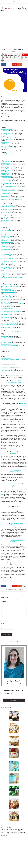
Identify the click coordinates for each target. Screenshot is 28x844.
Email (3, 623)
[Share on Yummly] (19, 64)
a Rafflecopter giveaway (6, 580)
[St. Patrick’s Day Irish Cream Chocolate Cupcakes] (14, 795)
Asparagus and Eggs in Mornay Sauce (8, 190)
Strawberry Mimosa (5, 130)
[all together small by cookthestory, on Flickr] (14, 508)
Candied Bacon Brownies (6, 342)
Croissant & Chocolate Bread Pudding (8, 314)
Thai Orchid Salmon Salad (6, 221)
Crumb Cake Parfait (5, 327)
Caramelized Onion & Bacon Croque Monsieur (10, 258)
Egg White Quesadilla (5, 193)
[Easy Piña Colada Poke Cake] (14, 758)
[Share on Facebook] (3, 64)
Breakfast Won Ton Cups (6, 161)
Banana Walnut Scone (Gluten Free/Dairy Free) (10, 311)
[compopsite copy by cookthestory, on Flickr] (14, 404)
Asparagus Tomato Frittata (6, 173)
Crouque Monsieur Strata (6, 196)
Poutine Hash (4, 370)
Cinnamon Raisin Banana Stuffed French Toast (10, 331)
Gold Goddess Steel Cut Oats (7, 254)
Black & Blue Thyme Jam (6, 358)
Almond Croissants (5, 243)
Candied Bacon (4, 205)
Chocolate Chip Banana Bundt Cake (8, 292)
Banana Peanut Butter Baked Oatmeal (8, 261)
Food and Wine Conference (15, 483)
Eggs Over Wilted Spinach (6, 180)
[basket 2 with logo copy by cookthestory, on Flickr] (14, 524)
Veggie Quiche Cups (5, 189)
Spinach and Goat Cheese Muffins (8, 239)
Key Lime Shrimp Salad (6, 217)
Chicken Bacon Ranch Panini (7, 209)
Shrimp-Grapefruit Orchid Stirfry (8, 206)
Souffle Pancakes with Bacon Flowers (8, 268)
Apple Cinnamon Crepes (6, 236)
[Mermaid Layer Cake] (14, 770)
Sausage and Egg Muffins (6, 174)
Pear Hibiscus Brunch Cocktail (7, 137)
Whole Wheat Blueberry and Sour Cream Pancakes (11, 277)
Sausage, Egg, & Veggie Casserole (7, 199)
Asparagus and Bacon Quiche (7, 170)
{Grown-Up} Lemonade (6, 146)
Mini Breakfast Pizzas (5, 271)
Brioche (2, 252)
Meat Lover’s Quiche (5, 163)
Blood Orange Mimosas (6, 129)
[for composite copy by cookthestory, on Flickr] (14, 453)
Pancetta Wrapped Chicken (6, 210)
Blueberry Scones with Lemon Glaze (8, 246)
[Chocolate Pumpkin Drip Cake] (14, 820)
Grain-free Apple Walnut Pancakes (8, 237)
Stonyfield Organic (17, 562)
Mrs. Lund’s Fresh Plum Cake (7, 290)
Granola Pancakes (5, 244)
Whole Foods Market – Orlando (17, 523)
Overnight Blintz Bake (5, 240)
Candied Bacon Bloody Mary (7, 133)
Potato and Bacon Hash (6, 369)
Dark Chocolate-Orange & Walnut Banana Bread (11, 345)
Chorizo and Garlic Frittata (7, 164)
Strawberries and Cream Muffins (8, 318)
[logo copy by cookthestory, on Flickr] (14, 486)
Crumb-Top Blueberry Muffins (7, 308)
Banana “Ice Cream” (5, 302)
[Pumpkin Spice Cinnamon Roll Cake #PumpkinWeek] (14, 732)
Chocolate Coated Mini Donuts (7, 306)
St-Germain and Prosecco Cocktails (8, 147)
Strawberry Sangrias (5, 153)
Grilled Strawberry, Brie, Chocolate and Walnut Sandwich (12, 303)
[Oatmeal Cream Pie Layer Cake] (14, 745)
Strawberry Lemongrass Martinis (8, 150)
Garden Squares (4, 265)
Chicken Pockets (4, 212)
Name (3, 618)
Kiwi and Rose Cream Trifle (6, 299)
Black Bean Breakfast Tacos (6, 220)
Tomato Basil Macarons (6, 230)
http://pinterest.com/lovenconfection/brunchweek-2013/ (12, 444)
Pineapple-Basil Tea (5, 143)
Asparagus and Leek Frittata (7, 181)
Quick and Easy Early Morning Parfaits (9, 255)
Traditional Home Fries (6, 367)
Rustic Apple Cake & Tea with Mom (8, 323)
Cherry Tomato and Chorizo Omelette (8, 167)
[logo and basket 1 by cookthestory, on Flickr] (14, 541)
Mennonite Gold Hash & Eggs (7, 176)
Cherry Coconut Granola (6, 249)
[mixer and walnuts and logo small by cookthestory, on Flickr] (14, 382)
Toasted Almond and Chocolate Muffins (9, 324)
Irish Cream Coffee (5, 145)
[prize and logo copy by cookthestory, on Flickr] (14, 471)
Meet (14, 681)
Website (3, 628)
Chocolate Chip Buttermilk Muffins (8, 321)
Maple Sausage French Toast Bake (8, 267)
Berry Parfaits (4, 336)
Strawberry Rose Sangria (6, 139)
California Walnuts (17, 380)
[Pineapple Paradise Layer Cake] (14, 783)
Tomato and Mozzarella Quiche (7, 168)
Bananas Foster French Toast (7, 242)
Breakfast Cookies (4, 334)
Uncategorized (20, 589)
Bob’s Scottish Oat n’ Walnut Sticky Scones (9, 286)
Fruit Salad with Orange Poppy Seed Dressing (10, 359)
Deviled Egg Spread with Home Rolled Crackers (10, 186)
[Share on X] (9, 64)
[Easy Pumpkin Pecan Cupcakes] (14, 720)
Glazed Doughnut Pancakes (6, 274)
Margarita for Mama (5, 131)
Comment (3, 603)
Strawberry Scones (5, 247)
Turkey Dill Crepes (5, 215)
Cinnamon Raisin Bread (6, 289)
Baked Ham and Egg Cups (6, 183)
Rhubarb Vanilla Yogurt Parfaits (7, 337)
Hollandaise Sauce (5, 229)
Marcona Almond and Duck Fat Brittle (9, 297)
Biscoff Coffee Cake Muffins (6, 284)
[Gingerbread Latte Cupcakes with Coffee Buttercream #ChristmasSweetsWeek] (14, 808)
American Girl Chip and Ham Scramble (9, 197)
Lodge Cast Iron (23, 403)
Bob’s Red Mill (17, 506)
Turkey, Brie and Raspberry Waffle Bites (9, 273)
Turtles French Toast (5, 344)
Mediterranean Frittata (6, 195)
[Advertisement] (14, 30)
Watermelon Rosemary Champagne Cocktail (9, 134)
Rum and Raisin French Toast (7, 328)
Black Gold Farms (17, 470)
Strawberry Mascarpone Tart (7, 296)
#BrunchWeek (13, 589)
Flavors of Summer (17, 451)
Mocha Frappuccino (5, 142)
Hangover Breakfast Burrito (7, 179)
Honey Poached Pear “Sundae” (7, 317)
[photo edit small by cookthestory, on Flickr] (14, 564)
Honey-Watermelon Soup (6, 355)
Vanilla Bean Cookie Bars (6, 341)
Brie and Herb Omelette (6, 177)
